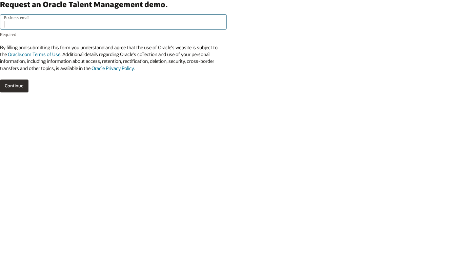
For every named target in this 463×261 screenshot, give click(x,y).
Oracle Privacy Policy (113, 68)
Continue (14, 85)
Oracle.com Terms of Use (34, 54)
